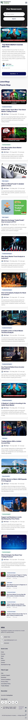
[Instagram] (6, 702)
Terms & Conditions (6, 679)
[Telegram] (16, 702)
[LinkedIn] (13, 702)
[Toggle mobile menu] (26, 2)
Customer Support (5, 675)
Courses (3, 654)
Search (14, 19)
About (2, 656)
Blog (2, 658)
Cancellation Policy (6, 683)
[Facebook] (2, 702)
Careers (3, 662)
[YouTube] (9, 702)
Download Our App (5, 664)
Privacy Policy (4, 681)
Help (2, 673)
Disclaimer (3, 677)
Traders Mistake (5, 685)
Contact (3, 660)
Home (2, 652)
